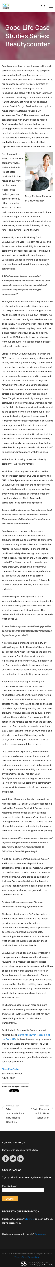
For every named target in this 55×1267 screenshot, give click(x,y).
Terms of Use (21, 1257)
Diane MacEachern (11, 1069)
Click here (30, 1219)
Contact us (40, 1234)
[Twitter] (12, 1159)
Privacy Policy (34, 1257)
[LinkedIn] (20, 1159)
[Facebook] (5, 1159)
